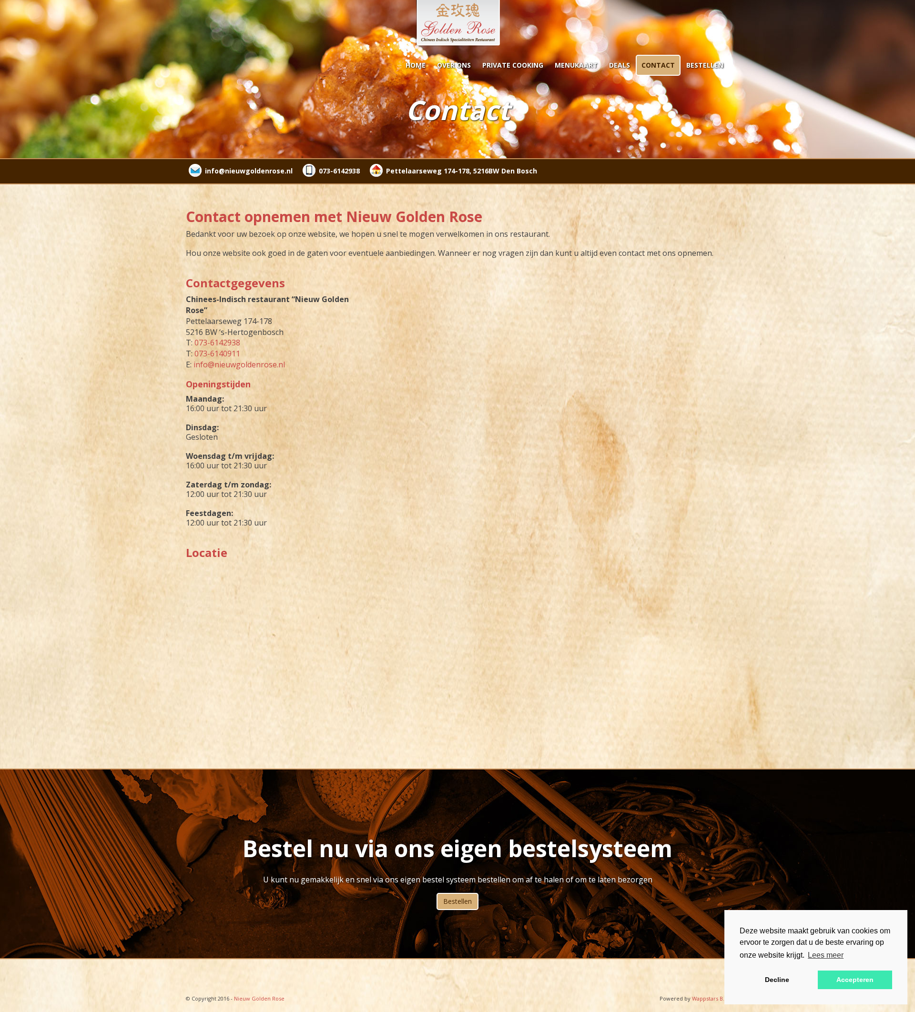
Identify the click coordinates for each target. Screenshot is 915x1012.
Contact (658, 65)
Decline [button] (777, 979)
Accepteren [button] (855, 979)
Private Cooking (512, 65)
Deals (619, 65)
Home (416, 65)
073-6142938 (339, 170)
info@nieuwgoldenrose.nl (249, 170)
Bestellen (704, 65)
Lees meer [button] (826, 955)
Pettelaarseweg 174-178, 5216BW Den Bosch (461, 170)
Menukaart (576, 65)
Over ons (454, 65)
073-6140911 (217, 353)
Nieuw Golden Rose (259, 998)
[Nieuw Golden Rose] (457, 24)
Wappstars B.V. (710, 998)
